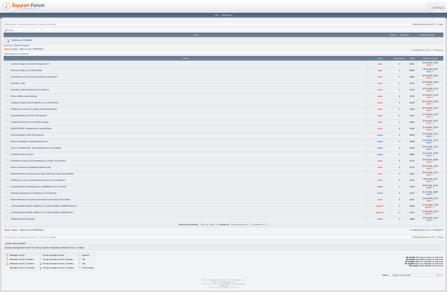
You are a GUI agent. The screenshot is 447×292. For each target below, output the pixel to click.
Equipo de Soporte (21, 45)
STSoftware (225, 282)
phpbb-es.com (240, 284)
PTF (233, 282)
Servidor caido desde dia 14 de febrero (30, 90)
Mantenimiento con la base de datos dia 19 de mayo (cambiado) (42, 174)
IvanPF (380, 187)
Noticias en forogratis (47, 24)
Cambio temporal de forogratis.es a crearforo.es (35, 102)
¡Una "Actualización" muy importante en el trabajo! (36, 148)
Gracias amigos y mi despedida (26, 70)
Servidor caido (18, 83)
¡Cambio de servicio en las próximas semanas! (34, 77)
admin (380, 64)
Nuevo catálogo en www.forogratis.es (29, 141)
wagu (380, 70)
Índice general (10, 24)
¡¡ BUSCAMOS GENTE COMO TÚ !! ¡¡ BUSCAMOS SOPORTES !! (42, 212)
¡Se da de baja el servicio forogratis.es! (30, 64)
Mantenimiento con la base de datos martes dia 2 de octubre (40, 199)
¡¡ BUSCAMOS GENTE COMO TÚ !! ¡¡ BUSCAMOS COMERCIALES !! (44, 206)
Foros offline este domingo (24, 96)
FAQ (217, 15)
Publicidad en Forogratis (23, 219)
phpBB (213, 280)
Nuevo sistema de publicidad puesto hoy (31, 167)
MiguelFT (380, 206)
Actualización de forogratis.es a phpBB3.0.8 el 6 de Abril (38, 186)
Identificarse (227, 15)
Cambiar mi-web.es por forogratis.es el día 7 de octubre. (38, 161)
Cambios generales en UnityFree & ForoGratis (34, 193)
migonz (380, 135)
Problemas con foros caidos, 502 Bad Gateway (34, 109)
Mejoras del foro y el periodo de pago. (30, 122)
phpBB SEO (223, 285)
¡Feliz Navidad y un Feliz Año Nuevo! (29, 115)
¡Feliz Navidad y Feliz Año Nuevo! (27, 135)
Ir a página (415, 50)
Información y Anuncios (27, 24)
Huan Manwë (226, 284)
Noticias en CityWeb (22, 40)
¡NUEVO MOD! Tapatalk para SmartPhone (31, 128)
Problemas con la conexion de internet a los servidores (38, 180)
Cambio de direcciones (22, 154)
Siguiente (439, 50)
